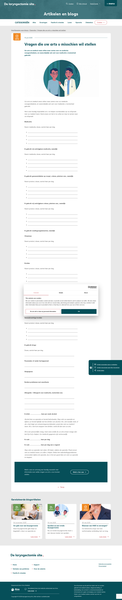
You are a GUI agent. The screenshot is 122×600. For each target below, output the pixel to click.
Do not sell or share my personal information (43, 311)
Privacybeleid (102, 566)
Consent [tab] (36, 292)
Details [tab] (61, 292)
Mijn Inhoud (83, 4)
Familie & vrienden (57, 22)
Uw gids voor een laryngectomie (25, 526)
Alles (34, 22)
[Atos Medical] (15, 589)
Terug (62, 487)
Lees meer (34, 537)
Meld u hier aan (78, 472)
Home (15, 565)
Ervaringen (43, 22)
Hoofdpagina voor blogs (19, 30)
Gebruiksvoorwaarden (105, 564)
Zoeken (71, 4)
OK (79, 311)
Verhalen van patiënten (21, 569)
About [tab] (86, 292)
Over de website (39, 569)
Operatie (78, 22)
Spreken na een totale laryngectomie (56, 527)
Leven (70, 22)
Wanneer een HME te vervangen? (94, 526)
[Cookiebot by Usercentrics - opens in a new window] (89, 287)
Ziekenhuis (89, 22)
